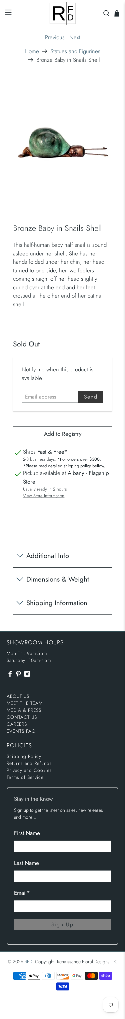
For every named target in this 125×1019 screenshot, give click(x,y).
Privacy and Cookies (29, 770)
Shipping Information (56, 603)
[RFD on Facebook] (10, 676)
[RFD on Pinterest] (18, 676)
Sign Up (62, 924)
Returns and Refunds (29, 763)
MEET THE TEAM (25, 703)
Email (22, 893)
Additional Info (47, 556)
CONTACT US (22, 717)
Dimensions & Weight (57, 579)
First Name (27, 833)
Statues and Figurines (75, 51)
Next (74, 37)
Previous (55, 37)
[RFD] (62, 13)
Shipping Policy (24, 756)
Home (32, 51)
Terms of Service (25, 777)
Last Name (26, 863)
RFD (28, 961)
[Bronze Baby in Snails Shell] (62, 141)
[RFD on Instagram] (27, 676)
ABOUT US (18, 696)
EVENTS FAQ (21, 731)
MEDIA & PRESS (24, 710)
